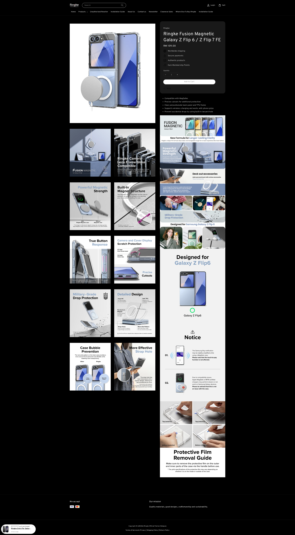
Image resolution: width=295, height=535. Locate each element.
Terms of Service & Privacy (135, 530)
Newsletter (153, 12)
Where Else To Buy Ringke (186, 12)
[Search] (122, 5)
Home (73, 12)
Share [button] (169, 88)
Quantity (166, 71)
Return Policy (164, 530)
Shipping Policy (152, 530)
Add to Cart (189, 82)
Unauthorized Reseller (99, 12)
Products (82, 12)
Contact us (142, 12)
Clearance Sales (166, 12)
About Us (131, 12)
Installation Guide (118, 12)
